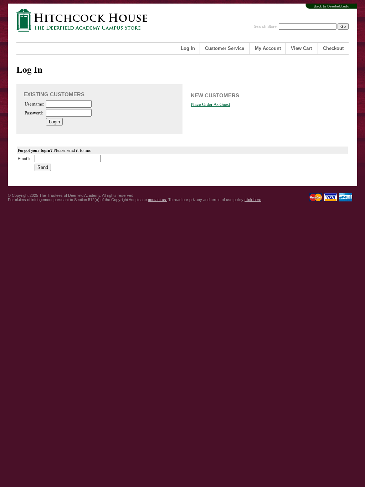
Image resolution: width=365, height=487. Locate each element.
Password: (34, 113)
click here (253, 200)
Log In (188, 48)
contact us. (157, 200)
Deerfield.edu (338, 6)
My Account (268, 48)
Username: (35, 104)
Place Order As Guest (210, 104)
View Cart (301, 48)
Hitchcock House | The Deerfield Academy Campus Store (84, 20)
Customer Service (224, 48)
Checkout (333, 48)
